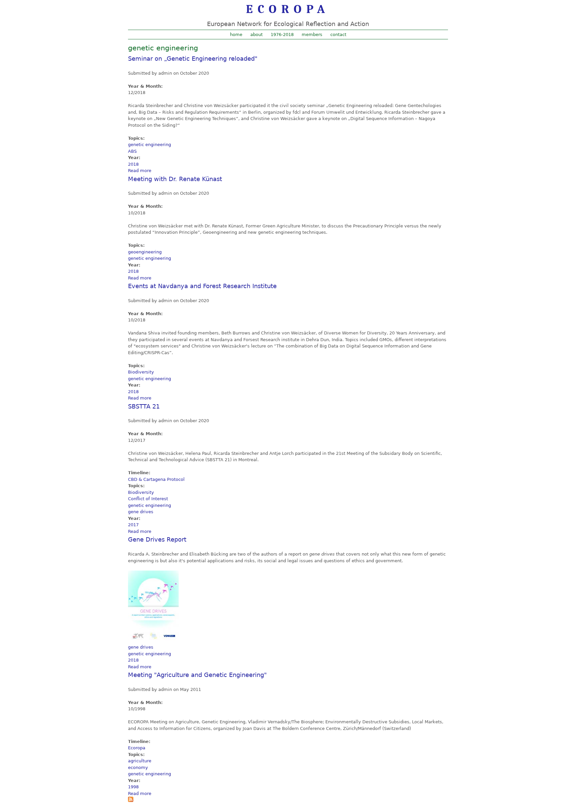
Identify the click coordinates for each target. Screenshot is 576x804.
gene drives (140, 511)
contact (338, 34)
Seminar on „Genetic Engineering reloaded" (192, 58)
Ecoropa (136, 747)
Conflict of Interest (148, 498)
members (312, 34)
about (256, 34)
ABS (132, 151)
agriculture (139, 760)
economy (138, 767)
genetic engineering (149, 144)
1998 (133, 786)
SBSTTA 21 (144, 406)
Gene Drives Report (157, 539)
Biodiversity (141, 371)
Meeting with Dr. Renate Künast (175, 178)
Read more (139, 170)
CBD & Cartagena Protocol (156, 479)
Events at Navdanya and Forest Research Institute (202, 285)
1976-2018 (282, 34)
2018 (133, 164)
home (236, 34)
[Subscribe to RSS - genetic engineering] (130, 800)
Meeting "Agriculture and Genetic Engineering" (197, 674)
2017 (133, 524)
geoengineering (145, 251)
